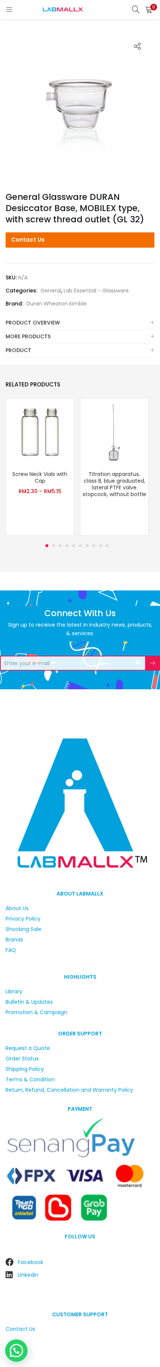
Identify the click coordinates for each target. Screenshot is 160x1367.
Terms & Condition (30, 1079)
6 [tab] (80, 545)
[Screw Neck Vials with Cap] (40, 432)
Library (14, 991)
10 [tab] (107, 545)
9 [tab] (100, 545)
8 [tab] (93, 545)
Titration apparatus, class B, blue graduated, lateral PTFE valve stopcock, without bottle (114, 484)
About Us (17, 908)
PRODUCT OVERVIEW (33, 322)
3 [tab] (60, 545)
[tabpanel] (40, 467)
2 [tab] (53, 545)
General (51, 290)
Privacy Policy (23, 918)
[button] (148, 9)
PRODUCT (18, 350)
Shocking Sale (23, 929)
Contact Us (28, 240)
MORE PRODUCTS (28, 336)
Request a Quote (28, 1048)
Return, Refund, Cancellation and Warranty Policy (69, 1090)
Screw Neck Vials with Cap (39, 477)
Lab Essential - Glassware (96, 290)
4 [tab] (66, 545)
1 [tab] (46, 545)
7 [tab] (87, 545)
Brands (14, 939)
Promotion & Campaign (36, 1012)
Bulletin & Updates (29, 1002)
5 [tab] (73, 545)
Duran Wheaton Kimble (56, 303)
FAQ (11, 950)
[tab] (80, 323)
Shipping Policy (25, 1069)
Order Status (22, 1058)
